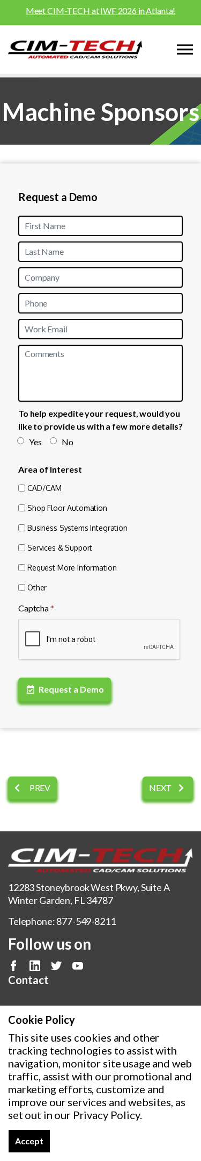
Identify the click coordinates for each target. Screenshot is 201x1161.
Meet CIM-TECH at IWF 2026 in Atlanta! (100, 10)
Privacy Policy (106, 1114)
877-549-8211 (85, 921)
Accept (29, 1141)
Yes (35, 442)
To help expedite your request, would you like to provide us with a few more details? (100, 419)
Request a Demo (71, 689)
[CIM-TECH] (75, 49)
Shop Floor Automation (67, 507)
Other (37, 587)
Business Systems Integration (77, 527)
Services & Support (59, 547)
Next (161, 787)
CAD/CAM (44, 488)
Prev (39, 787)
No (67, 442)
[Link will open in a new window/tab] (13, 965)
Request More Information (71, 567)
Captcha (36, 608)
